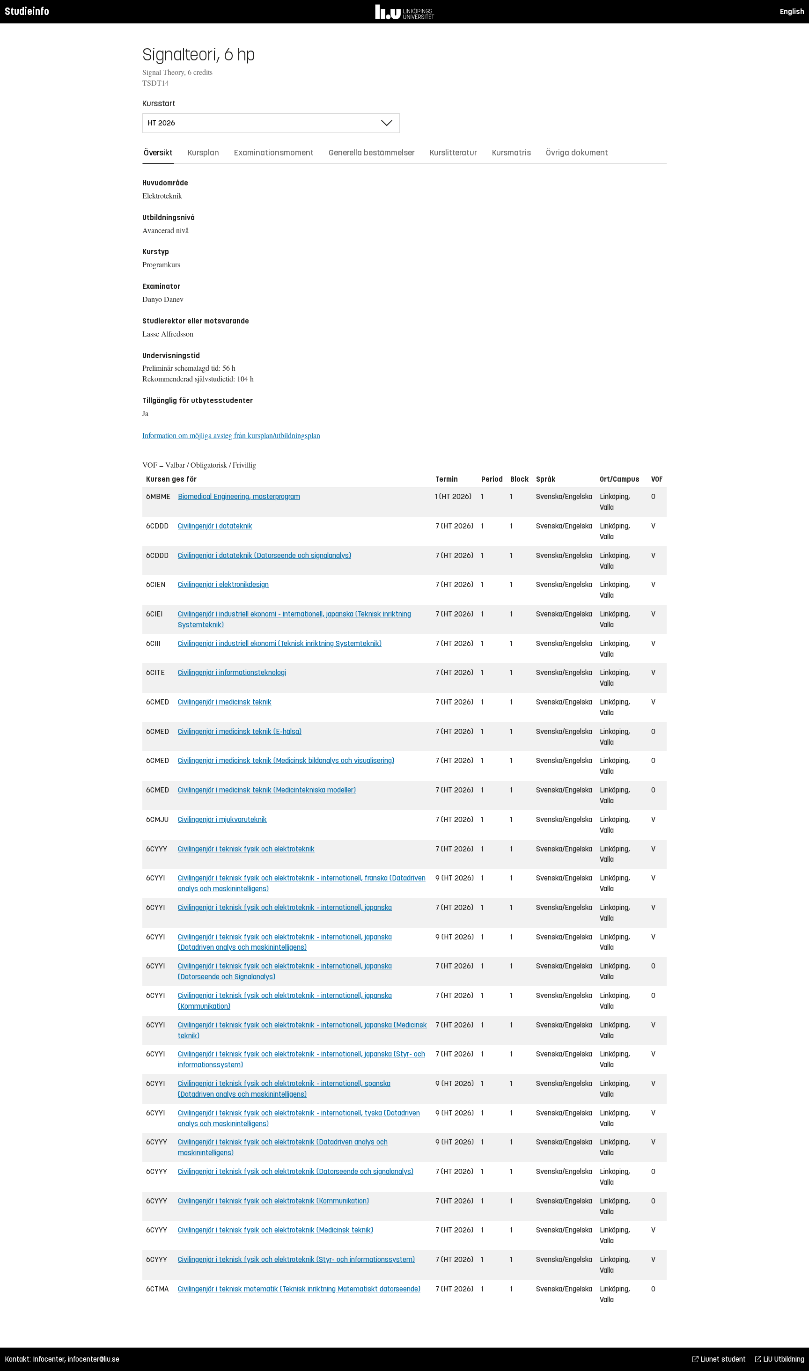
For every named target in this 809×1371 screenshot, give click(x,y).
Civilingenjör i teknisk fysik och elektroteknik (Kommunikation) (273, 1200)
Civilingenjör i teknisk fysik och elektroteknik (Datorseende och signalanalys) (295, 1171)
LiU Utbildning (782, 1359)
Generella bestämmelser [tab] (372, 152)
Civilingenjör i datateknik (215, 525)
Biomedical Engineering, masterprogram (239, 496)
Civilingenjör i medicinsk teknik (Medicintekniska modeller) (267, 789)
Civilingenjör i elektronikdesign (223, 584)
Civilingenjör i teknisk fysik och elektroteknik (246, 848)
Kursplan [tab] (203, 152)
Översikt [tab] (158, 152)
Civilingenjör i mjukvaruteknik (222, 819)
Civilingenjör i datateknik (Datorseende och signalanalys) (264, 555)
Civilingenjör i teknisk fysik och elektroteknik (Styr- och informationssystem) (296, 1259)
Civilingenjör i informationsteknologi (232, 672)
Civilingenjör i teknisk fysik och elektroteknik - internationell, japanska (285, 907)
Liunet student (722, 1359)
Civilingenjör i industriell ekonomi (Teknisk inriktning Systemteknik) (280, 643)
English (792, 11)
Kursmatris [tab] (511, 152)
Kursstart (159, 103)
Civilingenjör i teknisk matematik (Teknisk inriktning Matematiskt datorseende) (299, 1288)
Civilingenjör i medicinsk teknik (225, 701)
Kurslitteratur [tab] (453, 152)
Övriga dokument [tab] (577, 152)
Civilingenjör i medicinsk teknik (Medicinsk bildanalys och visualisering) (286, 760)
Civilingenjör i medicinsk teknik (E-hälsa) (240, 731)
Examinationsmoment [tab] (274, 152)
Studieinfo (27, 11)
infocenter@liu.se (93, 1359)
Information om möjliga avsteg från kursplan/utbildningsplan (231, 435)
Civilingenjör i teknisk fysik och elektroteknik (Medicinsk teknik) (275, 1229)
